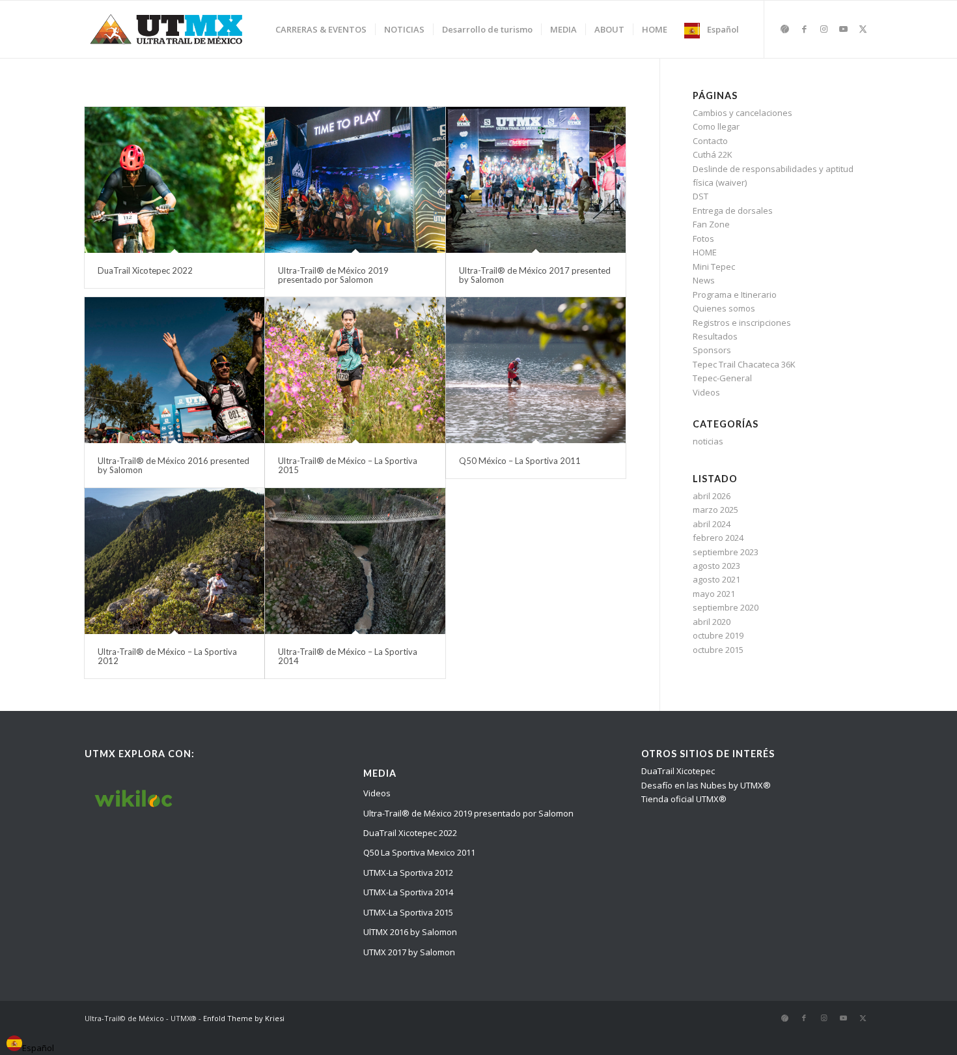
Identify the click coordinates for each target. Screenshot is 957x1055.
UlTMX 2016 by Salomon (410, 932)
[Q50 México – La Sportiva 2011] (536, 370)
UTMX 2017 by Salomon (409, 952)
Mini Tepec (714, 266)
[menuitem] (321, 29)
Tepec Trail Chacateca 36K (744, 364)
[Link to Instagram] (823, 28)
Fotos (703, 238)
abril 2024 (711, 524)
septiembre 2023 (725, 552)
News (704, 280)
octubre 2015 (718, 650)
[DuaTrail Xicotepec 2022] (174, 180)
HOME (705, 252)
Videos (706, 392)
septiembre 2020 (725, 607)
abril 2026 (711, 496)
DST (700, 196)
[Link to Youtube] (843, 28)
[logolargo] (167, 29)
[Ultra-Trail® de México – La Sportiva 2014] (355, 561)
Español (38, 1048)
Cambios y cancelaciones (742, 113)
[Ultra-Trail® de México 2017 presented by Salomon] (536, 180)
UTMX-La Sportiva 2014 (408, 892)
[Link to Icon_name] (784, 28)
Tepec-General (722, 378)
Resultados (715, 336)
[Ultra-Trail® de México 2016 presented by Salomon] (174, 370)
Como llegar (716, 126)
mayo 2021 (714, 594)
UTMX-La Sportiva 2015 (408, 912)
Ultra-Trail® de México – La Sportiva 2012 (167, 656)
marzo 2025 (715, 509)
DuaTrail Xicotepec (678, 771)
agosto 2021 (716, 579)
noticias (708, 441)
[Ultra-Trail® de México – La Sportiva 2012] (174, 561)
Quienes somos (724, 308)
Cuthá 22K (712, 154)
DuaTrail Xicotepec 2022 (145, 270)
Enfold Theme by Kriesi (243, 1018)
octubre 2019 (718, 635)
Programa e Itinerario (735, 294)
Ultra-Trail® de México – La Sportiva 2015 (347, 465)
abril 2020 (711, 622)
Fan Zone (711, 224)
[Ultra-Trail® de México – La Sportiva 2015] (355, 370)
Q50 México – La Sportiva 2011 (520, 460)
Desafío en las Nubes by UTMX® (706, 785)
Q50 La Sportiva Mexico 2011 (419, 852)
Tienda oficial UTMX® (684, 799)
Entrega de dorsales (733, 210)
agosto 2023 (716, 565)
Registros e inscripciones (742, 322)
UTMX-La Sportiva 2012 (408, 872)
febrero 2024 (718, 537)
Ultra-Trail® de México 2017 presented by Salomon (535, 275)
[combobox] (30, 1045)
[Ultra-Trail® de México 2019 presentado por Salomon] (355, 180)
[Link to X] (862, 28)
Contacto (710, 141)
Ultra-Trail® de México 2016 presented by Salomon (173, 465)
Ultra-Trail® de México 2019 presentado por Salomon (333, 275)
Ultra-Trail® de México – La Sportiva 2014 (347, 656)
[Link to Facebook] (804, 28)
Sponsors (712, 350)
